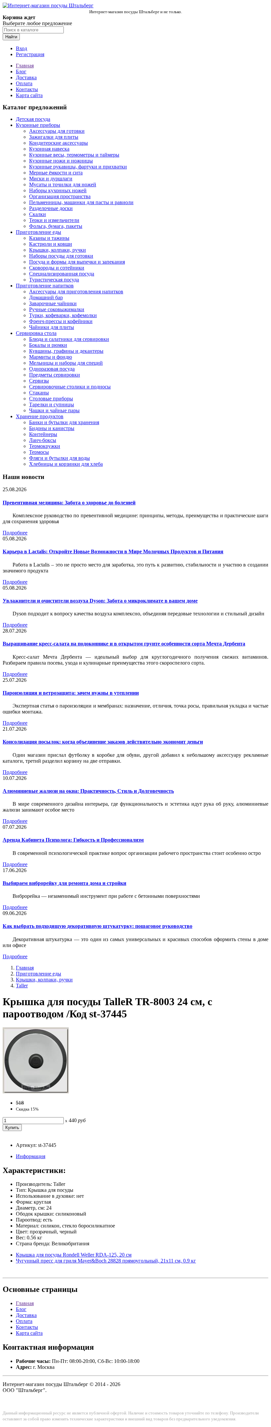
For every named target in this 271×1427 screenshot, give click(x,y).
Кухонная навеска (49, 149)
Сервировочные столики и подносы (70, 386)
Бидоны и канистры (51, 428)
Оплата (24, 83)
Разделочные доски (51, 208)
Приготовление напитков (45, 285)
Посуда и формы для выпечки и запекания (77, 262)
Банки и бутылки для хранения (64, 422)
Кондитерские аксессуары (58, 143)
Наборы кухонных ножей (58, 190)
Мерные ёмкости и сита (56, 172)
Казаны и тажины (49, 238)
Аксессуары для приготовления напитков (76, 291)
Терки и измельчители (54, 220)
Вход (21, 48)
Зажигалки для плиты (53, 137)
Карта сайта (29, 95)
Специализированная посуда (61, 273)
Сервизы (39, 381)
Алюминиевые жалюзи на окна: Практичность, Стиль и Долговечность (88, 791)
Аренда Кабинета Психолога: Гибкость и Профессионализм (73, 840)
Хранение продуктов (39, 416)
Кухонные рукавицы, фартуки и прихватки (78, 166)
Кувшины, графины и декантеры (66, 351)
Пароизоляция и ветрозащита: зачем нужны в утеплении (71, 693)
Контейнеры (43, 434)
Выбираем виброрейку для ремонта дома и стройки (64, 883)
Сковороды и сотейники (56, 268)
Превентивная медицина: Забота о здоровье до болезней (69, 502)
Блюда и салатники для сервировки (69, 339)
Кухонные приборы (38, 125)
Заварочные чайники (53, 303)
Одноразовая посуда (52, 369)
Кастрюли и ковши (50, 244)
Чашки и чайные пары (54, 410)
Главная (25, 65)
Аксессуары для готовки (57, 131)
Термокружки (44, 446)
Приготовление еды (38, 232)
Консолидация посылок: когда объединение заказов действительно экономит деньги (103, 742)
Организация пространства (60, 196)
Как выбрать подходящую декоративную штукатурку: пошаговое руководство (97, 926)
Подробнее (15, 532)
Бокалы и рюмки (48, 345)
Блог (21, 71)
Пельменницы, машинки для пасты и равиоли (81, 202)
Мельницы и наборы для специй (66, 363)
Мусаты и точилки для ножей (62, 184)
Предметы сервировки (54, 375)
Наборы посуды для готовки (61, 256)
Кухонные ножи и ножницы (61, 161)
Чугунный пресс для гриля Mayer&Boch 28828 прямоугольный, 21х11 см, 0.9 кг (106, 1260)
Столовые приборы (51, 398)
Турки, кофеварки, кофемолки (63, 315)
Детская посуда (33, 119)
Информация (30, 1156)
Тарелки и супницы (51, 404)
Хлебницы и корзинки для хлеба (66, 464)
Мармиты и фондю (50, 357)
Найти (11, 36)
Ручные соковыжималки (56, 309)
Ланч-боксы (42, 440)
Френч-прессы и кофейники (61, 321)
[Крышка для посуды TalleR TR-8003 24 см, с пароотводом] (36, 1091)
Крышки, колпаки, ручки (57, 250)
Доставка (26, 77)
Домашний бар (46, 297)
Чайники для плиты (51, 327)
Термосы (39, 452)
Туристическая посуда (54, 279)
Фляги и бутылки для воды (59, 458)
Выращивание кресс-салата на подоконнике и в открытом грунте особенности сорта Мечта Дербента (124, 643)
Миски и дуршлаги (50, 178)
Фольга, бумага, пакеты (55, 226)
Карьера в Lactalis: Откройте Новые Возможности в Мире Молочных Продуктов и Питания (113, 551)
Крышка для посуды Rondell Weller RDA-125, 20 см (74, 1255)
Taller (22, 985)
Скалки (37, 214)
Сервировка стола (36, 333)
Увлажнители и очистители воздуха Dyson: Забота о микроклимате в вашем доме (100, 601)
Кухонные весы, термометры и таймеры (74, 155)
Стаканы (39, 392)
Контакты (27, 89)
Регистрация (30, 54)
